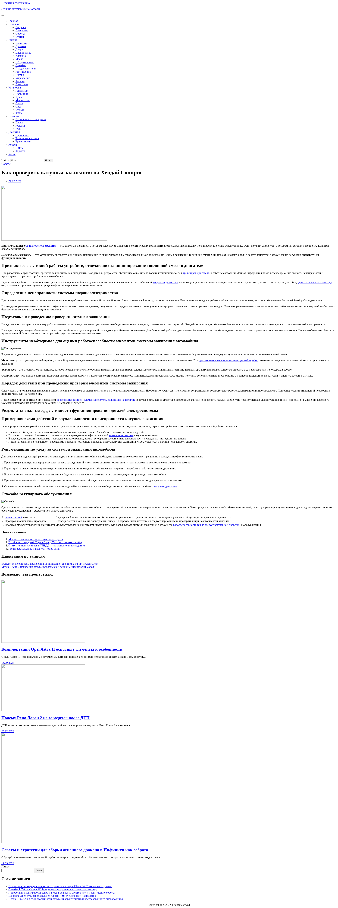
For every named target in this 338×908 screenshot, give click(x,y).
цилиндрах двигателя (196, 272)
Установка (14, 87)
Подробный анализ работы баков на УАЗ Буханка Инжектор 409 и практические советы (61, 892)
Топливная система (27, 138)
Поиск (5, 866)
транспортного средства (41, 245)
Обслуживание (24, 62)
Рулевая (20, 125)
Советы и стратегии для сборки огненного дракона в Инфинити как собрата (74, 850)
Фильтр (19, 81)
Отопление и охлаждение (30, 119)
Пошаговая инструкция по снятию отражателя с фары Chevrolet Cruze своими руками (60, 886)
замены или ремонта (121, 435)
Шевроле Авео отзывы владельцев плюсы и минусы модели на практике (52, 895)
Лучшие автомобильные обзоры (20, 8)
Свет (18, 106)
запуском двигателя (165, 486)
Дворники (21, 93)
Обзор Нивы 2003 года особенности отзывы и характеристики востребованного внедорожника (65, 898)
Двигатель (14, 131)
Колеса (12, 144)
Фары (18, 112)
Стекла (19, 109)
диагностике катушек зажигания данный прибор (228, 360)
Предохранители (25, 68)
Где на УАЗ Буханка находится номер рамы (34, 548)
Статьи (19, 36)
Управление (22, 78)
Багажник (21, 43)
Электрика (21, 84)
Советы (20, 33)
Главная (13, 20)
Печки (19, 122)
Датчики (20, 46)
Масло (19, 58)
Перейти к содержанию (15, 2)
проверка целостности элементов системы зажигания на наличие (96, 399)
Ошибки (20, 65)
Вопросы (20, 27)
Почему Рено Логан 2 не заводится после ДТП (45, 718)
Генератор (21, 90)
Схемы (19, 74)
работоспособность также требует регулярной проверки (206, 524)
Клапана (20, 55)
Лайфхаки (21, 30)
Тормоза (20, 150)
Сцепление (22, 135)
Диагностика (23, 52)
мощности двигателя (165, 282)
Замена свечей (13, 517)
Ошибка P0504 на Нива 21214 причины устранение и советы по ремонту (52, 889)
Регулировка (23, 71)
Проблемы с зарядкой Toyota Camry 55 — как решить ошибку (45, 542)
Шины (19, 147)
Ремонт (12, 39)
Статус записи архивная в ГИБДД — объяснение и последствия (46, 545)
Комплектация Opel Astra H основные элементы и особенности (62, 649)
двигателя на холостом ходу (315, 282)
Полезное (14, 24)
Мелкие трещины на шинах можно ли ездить (35, 539)
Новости (13, 116)
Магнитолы (22, 100)
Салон (19, 103)
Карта (11, 154)
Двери (19, 49)
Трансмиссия (23, 141)
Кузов (19, 97)
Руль (18, 128)
